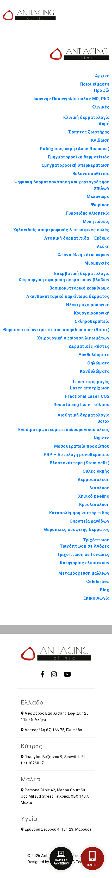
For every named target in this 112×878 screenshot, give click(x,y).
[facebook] (43, 674)
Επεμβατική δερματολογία (82, 273)
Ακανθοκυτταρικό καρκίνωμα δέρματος (67, 296)
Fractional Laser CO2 (87, 396)
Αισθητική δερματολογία (83, 415)
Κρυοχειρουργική (92, 313)
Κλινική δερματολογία (86, 117)
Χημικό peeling (93, 496)
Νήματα (101, 437)
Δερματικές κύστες (89, 346)
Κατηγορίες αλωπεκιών (84, 562)
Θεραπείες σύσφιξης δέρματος (77, 529)
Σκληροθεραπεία (92, 321)
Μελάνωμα (98, 196)
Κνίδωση (100, 140)
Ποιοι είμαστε (95, 84)
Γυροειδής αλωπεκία (87, 213)
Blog (104, 589)
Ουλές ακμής (96, 471)
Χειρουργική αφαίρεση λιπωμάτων (73, 338)
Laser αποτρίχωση (89, 388)
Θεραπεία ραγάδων (89, 521)
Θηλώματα (98, 363)
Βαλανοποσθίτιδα (91, 173)
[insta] (54, 674)
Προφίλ (101, 90)
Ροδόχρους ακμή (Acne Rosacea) (75, 148)
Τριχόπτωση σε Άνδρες (84, 546)
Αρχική (102, 75)
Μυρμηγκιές (96, 263)
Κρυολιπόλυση (94, 504)
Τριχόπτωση (96, 539)
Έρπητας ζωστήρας (89, 132)
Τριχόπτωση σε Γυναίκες (83, 554)
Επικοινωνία (96, 598)
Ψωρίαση (100, 204)
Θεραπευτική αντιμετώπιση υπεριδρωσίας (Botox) (56, 329)
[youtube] (67, 674)
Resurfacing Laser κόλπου (81, 404)
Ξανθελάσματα (94, 354)
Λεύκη (103, 246)
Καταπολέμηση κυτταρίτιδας (79, 512)
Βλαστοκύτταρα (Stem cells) (79, 462)
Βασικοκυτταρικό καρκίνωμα (79, 288)
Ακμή (104, 123)
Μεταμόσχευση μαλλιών (83, 573)
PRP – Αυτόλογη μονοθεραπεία (77, 454)
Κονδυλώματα (95, 371)
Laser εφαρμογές (91, 381)
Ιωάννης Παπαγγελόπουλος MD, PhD (72, 98)
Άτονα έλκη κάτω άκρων (84, 254)
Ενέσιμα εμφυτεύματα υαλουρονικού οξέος (63, 429)
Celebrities (98, 581)
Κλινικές (100, 107)
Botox (103, 421)
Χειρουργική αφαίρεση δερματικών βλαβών (63, 279)
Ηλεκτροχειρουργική (87, 304)
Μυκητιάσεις (96, 221)
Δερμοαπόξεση (93, 479)
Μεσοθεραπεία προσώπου (82, 446)
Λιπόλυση (99, 487)
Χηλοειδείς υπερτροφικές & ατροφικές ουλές (61, 229)
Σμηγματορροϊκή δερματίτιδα (78, 157)
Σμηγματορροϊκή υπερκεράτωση (76, 165)
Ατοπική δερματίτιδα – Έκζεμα (76, 238)
